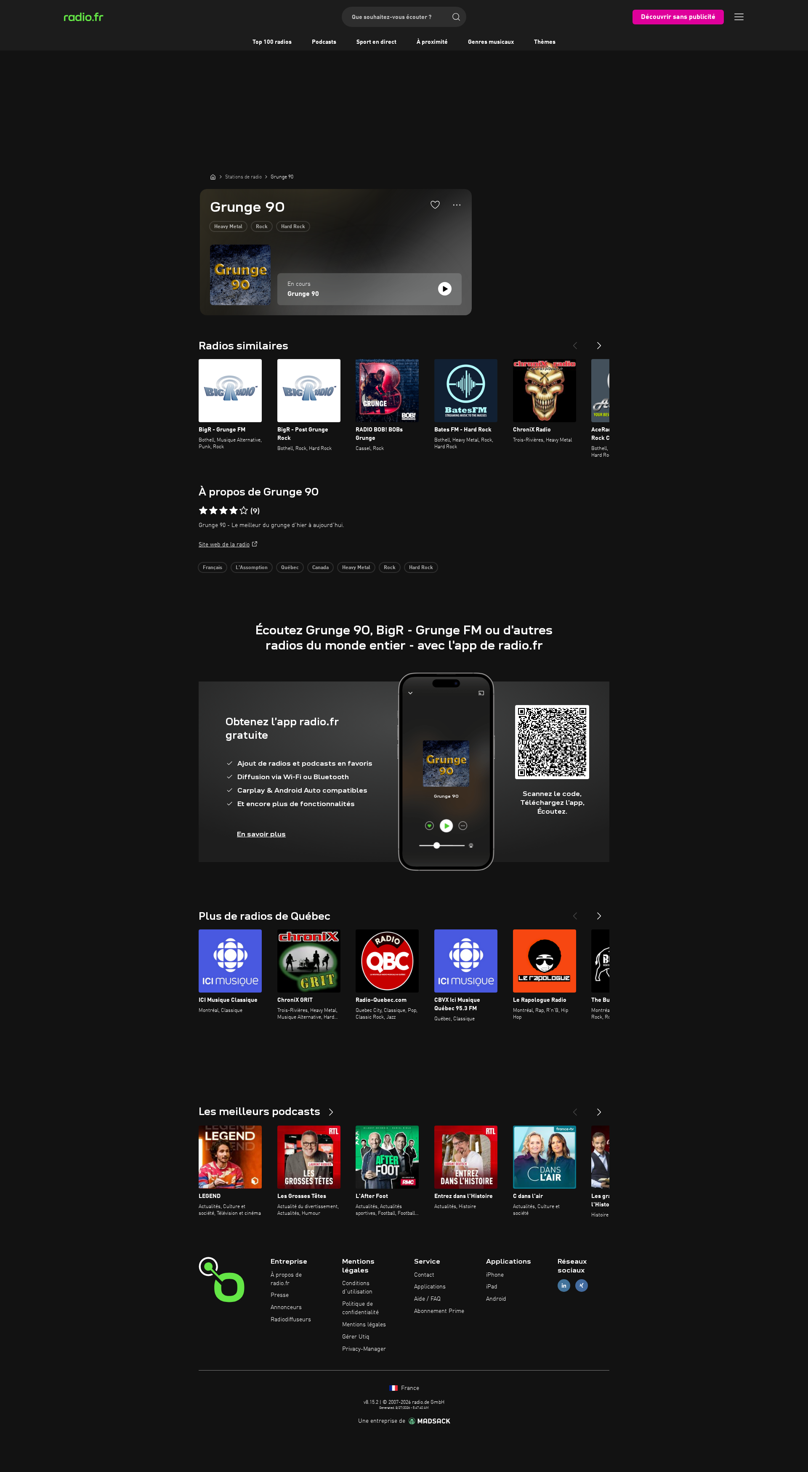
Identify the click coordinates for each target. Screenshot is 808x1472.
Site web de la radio (224, 545)
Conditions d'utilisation (357, 1287)
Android (496, 1299)
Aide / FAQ (427, 1299)
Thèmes (545, 42)
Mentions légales (364, 1325)
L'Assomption (252, 567)
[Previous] (575, 342)
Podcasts (324, 42)
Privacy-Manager (364, 1349)
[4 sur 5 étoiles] (234, 511)
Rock (262, 226)
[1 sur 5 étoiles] (203, 511)
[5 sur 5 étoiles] (244, 511)
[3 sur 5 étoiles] (223, 511)
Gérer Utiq (355, 1337)
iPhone (495, 1275)
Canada (320, 567)
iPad (491, 1287)
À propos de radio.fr (286, 1279)
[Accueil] (213, 176)
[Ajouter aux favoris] (435, 204)
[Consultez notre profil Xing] (581, 1285)
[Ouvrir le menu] (739, 17)
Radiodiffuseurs (291, 1320)
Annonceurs (286, 1307)
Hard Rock (293, 226)
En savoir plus (261, 834)
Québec (290, 567)
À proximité (432, 42)
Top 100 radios (272, 42)
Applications (430, 1287)
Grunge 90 (303, 294)
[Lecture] (445, 288)
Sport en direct (376, 42)
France (409, 1388)
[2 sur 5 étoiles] (213, 511)
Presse (280, 1295)
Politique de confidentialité (360, 1308)
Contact (424, 1275)
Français (212, 567)
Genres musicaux (491, 42)
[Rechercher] (456, 17)
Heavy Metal (228, 226)
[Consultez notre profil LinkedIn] (564, 1285)
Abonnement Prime (439, 1311)
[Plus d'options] (457, 205)
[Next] (599, 342)
